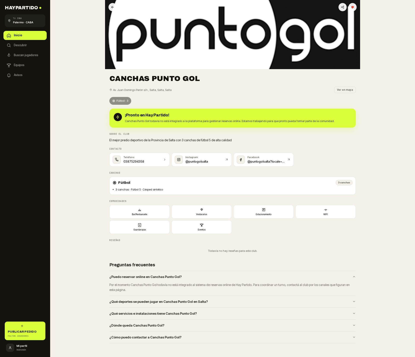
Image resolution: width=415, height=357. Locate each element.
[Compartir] (342, 7)
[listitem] (139, 212)
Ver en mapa (345, 89)
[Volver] (113, 7)
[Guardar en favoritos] (352, 7)
